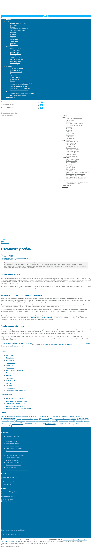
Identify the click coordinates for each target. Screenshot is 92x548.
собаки (9, 343)
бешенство (30, 416)
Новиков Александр (15, 55)
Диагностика (13, 25)
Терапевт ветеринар (12, 460)
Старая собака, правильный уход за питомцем (58, 344)
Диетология (10, 368)
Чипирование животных (13, 457)
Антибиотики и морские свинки (16, 403)
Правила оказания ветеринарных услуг (21, 82)
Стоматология (14, 41)
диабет (18, 419)
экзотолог (6, 426)
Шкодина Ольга (14, 52)
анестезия (24, 416)
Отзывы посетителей (16, 72)
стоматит (14, 343)
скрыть (11, 255)
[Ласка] (14, 14)
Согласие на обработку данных (19, 90)
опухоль (54, 421)
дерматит (80, 416)
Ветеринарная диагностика (14, 446)
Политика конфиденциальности (19, 84)
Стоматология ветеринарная (14, 462)
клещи (75, 419)
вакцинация (48, 416)
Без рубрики (10, 358)
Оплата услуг (14, 75)
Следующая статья (6, 346)
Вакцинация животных (12, 436)
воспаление (57, 416)
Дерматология (14, 39)
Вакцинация (13, 43)
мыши (37, 421)
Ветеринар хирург (11, 441)
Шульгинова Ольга (15, 61)
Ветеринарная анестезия (13, 443)
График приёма (10, 97)
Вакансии (12, 81)
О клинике (9, 66)
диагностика (27, 419)
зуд (53, 419)
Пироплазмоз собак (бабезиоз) (15, 398)
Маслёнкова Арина (15, 64)
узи (63, 423)
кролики (5, 421)
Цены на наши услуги (16, 68)
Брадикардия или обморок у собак (16, 401)
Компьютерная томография (18, 23)
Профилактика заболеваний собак (16, 406)
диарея (37, 419)
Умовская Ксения (15, 63)
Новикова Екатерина (16, 48)
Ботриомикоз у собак (18, 346)
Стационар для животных (13, 465)
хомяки (81, 423)
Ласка (2, 241)
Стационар (13, 37)
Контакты (9, 99)
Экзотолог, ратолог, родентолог (19, 28)
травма (58, 423)
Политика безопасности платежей (20, 88)
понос (72, 421)
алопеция (12, 416)
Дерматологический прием (14, 448)
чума (26, 343)
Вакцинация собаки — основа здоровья (18, 408)
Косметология (10, 373)
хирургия (74, 423)
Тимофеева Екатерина (16, 57)
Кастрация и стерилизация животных (17, 451)
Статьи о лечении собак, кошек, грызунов (22, 93)
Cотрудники (9, 46)
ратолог (80, 421)
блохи (38, 416)
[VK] (41, 102)
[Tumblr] (41, 105)
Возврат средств (15, 77)
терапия (50, 423)
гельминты (65, 416)
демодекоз (73, 416)
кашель (68, 419)
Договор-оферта (14, 79)
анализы (18, 416)
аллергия (5, 416)
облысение (44, 421)
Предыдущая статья (38, 344)
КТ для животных (11, 467)
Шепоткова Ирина (15, 54)
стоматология (21, 343)
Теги (2, 343)
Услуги (8, 21)
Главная (8, 19)
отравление (65, 421)
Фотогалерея (13, 73)
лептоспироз (21, 421)
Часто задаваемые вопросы (18, 95)
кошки (84, 418)
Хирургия (13, 32)
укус (68, 423)
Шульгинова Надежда (16, 59)
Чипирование (14, 45)
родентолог (7, 423)
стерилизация (30, 423)
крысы (13, 421)
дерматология (8, 419)
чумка (30, 343)
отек (60, 421)
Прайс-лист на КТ (15, 70)
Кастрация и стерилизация (17, 30)
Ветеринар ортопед (12, 438)
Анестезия (13, 36)
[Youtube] (41, 107)
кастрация (60, 419)
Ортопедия (13, 34)
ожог (5, 343)
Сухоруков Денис (15, 50)
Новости (8, 92)
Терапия (12, 27)
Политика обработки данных (18, 86)
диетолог (45, 419)
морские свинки (30, 421)
